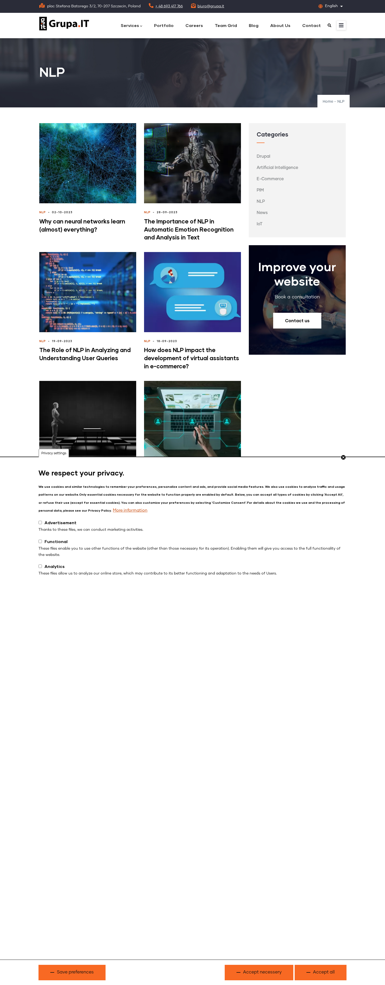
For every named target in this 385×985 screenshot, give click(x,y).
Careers (194, 25)
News (262, 213)
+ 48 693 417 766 (169, 6)
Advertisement (60, 522)
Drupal (263, 156)
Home (328, 101)
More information (130, 510)
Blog (253, 25)
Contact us (297, 320)
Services (130, 25)
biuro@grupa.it (210, 6)
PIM (260, 190)
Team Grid (226, 25)
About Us (280, 25)
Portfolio (164, 25)
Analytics (55, 566)
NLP (42, 212)
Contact (311, 25)
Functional (56, 541)
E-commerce (270, 179)
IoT (259, 224)
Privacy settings (53, 453)
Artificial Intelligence (277, 168)
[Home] (64, 24)
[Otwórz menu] (341, 25)
